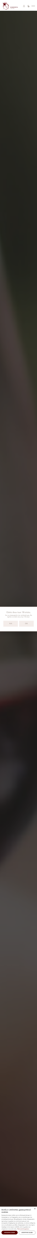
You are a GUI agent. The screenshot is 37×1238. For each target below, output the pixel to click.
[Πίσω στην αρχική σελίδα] (10, 5)
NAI (10, 624)
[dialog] (18, 1222)
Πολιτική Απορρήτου (23, 1229)
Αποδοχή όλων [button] (9, 1232)
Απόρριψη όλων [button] (27, 1232)
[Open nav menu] (33, 6)
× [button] (35, 1208)
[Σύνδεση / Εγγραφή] (24, 6)
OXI (26, 624)
